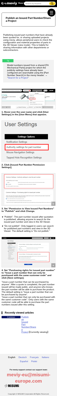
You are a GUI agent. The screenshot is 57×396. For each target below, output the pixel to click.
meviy (9, 4)
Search (52, 3)
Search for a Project (18, 77)
